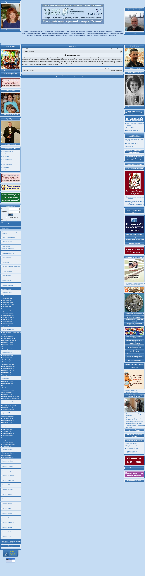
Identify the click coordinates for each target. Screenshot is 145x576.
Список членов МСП (132, 143)
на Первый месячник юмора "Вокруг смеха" (132, 391)
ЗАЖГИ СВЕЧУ (116, 70)
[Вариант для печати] (121, 52)
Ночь (134, 33)
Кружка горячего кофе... (134, 107)
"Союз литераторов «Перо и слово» (131, 451)
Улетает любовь (10, 30)
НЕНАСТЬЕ (28, 70)
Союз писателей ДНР (132, 443)
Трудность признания (134, 68)
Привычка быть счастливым (10, 114)
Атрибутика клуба (7, 164)
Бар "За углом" (7, 170)
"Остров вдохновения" (132, 448)
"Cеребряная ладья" (131, 446)
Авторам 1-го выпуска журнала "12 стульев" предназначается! (135, 283)
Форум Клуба (6, 162)
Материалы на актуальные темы (134, 237)
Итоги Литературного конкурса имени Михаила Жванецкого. (134, 422)
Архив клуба (6, 167)
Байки (27, 49)
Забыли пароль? (5, 220)
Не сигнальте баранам (10, 144)
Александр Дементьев (115, 49)
